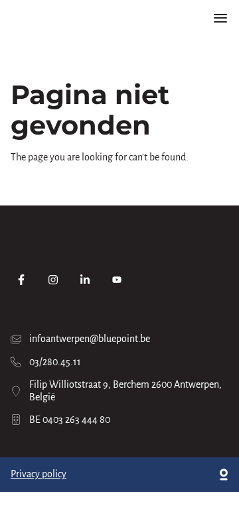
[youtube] (116, 279)
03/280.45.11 (55, 362)
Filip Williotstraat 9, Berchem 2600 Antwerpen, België (125, 390)
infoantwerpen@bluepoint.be (89, 338)
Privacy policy (38, 474)
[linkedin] (85, 279)
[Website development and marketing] (223, 474)
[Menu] (220, 19)
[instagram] (53, 279)
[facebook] (21, 279)
